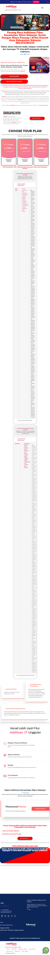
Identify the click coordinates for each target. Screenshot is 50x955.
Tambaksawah (25, 204)
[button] (25, 830)
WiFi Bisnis (14, 949)
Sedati (25, 456)
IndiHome (13, 105)
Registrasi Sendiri (22, 949)
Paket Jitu (17, 951)
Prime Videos (25, 951)
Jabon (25, 449)
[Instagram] (15, 916)
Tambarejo (24, 202)
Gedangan (26, 447)
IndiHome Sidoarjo (40, 808)
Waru (23, 209)
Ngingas (24, 198)
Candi (25, 446)
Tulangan (26, 464)
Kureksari (24, 195)
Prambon (26, 454)
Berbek (23, 188)
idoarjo (31, 173)
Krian (25, 452)
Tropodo (24, 207)
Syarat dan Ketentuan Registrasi (11, 831)
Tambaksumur (25, 205)
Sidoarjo (26, 457)
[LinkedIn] (8, 916)
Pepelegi (24, 200)
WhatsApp (36, 1)
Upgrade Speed (21, 185)
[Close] (47, 2)
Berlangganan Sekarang (9, 160)
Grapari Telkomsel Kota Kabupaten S (23, 173)
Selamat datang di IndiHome (13, 62)
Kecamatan (17, 443)
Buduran (26, 445)
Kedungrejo (24, 193)
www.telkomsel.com (5, 905)
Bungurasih (24, 190)
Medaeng (24, 197)
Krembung (26, 450)
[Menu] (42, 8)
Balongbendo (27, 443)
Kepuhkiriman (25, 194)
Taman (25, 460)
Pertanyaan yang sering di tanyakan (12, 834)
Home (7, 949)
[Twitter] (5, 916)
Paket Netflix (32, 949)
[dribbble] (11, 916)
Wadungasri (24, 208)
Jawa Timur (25, 174)
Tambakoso (24, 201)
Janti (23, 191)
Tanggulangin (27, 461)
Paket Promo (9, 951)
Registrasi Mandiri (21, 184)
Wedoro (23, 211)
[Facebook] (2, 916)
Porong (25, 453)
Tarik (25, 463)
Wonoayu (26, 467)
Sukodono (26, 459)
